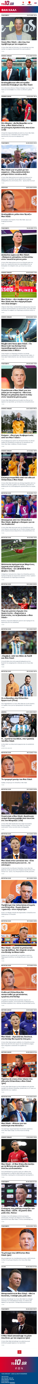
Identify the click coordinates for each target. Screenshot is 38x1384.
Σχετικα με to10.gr (7, 1378)
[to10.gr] (8, 3)
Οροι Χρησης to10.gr (7, 1379)
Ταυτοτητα (4, 1376)
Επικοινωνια (5, 1381)
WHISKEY (12, 1382)
